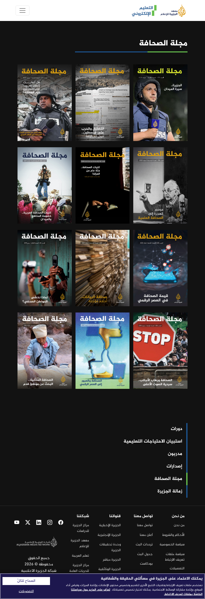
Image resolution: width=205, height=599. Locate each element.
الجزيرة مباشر (112, 560)
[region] (102, 586)
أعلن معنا (146, 535)
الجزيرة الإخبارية (110, 525)
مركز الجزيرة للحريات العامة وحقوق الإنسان (78, 570)
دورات (176, 429)
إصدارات (174, 466)
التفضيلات (177, 568)
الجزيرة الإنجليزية (109, 535)
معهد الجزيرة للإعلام (80, 543)
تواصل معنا (145, 525)
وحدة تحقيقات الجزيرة (110, 547)
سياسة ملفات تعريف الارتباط (174, 557)
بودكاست (146, 564)
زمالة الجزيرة (170, 491)
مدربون (175, 454)
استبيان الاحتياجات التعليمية (153, 442)
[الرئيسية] (142, 11)
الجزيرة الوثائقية (109, 569)
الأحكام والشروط (173, 535)
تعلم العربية (80, 556)
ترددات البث (144, 544)
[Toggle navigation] (23, 10)
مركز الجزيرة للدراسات (81, 528)
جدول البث (145, 554)
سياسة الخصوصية (172, 544)
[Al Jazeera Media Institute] (171, 10)
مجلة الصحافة (168, 479)
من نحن (179, 525)
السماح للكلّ (26, 581)
